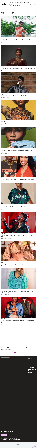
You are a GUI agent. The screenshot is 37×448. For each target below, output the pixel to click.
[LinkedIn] (12, 432)
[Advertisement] (18, 8)
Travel (2, 262)
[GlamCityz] (6, 4)
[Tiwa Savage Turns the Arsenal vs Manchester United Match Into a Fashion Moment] (18, 82)
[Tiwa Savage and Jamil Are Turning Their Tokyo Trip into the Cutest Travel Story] (18, 251)
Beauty (2, 177)
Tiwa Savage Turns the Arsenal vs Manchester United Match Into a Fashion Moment (18, 95)
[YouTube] (5, 432)
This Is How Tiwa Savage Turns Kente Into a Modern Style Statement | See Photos (18, 68)
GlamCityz (3, 97)
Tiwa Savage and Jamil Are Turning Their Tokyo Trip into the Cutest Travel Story (17, 264)
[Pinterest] (8, 432)
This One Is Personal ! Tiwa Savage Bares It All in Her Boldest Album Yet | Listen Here (17, 207)
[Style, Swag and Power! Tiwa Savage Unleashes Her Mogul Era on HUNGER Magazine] (18, 137)
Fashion (2, 66)
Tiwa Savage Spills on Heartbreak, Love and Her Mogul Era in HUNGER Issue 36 (18, 123)
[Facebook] (1, 432)
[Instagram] (7, 432)
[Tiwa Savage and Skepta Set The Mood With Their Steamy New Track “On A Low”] (18, 307)
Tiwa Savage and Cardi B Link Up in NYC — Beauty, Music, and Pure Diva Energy (18, 179)
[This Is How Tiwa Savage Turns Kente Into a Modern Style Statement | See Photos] (18, 55)
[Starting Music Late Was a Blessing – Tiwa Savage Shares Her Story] (18, 334)
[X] (3, 432)
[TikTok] (10, 432)
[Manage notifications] (35, 446)
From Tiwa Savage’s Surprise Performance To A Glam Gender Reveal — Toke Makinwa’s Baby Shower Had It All (17, 292)
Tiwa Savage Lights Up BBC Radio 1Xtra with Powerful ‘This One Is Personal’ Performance (17, 236)
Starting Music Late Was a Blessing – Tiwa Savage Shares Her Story (15, 347)
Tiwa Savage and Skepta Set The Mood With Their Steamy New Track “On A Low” (18, 320)
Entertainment (3, 121)
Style (2, 94)
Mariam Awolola (4, 42)
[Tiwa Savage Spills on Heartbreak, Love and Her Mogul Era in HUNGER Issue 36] (18, 110)
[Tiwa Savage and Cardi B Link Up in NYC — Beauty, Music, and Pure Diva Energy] (18, 166)
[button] (30, 4)
